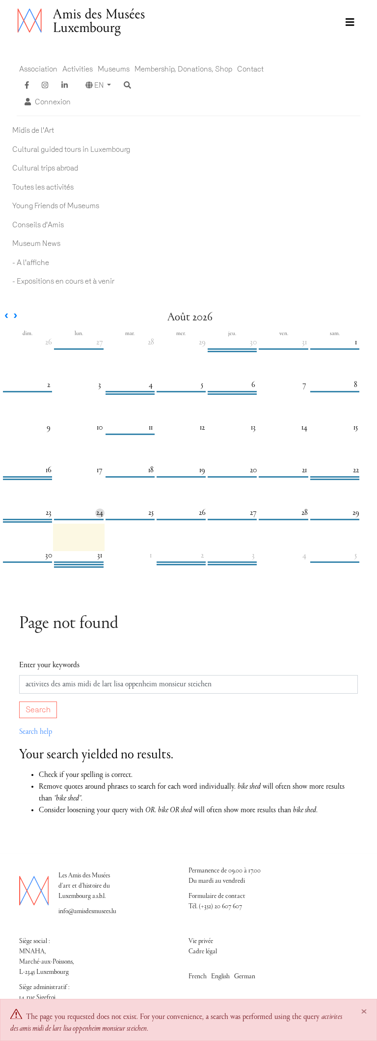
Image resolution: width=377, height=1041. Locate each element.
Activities (77, 69)
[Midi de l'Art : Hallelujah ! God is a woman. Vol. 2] (130, 434)
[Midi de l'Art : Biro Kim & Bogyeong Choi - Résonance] (78, 349)
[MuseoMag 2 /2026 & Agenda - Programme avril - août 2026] (78, 564)
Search (38, 709)
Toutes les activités (43, 187)
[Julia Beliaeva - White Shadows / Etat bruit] (334, 562)
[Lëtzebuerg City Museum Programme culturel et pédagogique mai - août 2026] (78, 562)
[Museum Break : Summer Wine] (232, 564)
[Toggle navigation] (350, 23)
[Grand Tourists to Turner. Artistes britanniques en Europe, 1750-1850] (232, 391)
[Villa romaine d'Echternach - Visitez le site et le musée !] (27, 562)
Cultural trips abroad (45, 168)
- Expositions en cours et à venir (63, 281)
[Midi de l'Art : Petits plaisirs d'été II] (232, 562)
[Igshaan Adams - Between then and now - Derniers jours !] (27, 477)
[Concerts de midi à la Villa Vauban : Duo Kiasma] (283, 519)
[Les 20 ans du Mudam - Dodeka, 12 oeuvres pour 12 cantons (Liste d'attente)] (334, 477)
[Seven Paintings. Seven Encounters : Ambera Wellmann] (232, 351)
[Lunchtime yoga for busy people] (283, 477)
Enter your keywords (49, 665)
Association (38, 69)
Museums (114, 69)
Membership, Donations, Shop (183, 69)
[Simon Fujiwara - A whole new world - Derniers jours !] (27, 522)
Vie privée (200, 941)
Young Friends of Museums (55, 205)
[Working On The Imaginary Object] (27, 391)
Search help (35, 732)
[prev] (6, 317)
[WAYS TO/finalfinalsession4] (232, 349)
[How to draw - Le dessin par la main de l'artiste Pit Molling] (232, 394)
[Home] (82, 22)
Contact (250, 69)
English (220, 976)
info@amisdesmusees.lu (87, 911)
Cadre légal (202, 951)
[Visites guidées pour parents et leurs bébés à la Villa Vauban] (232, 477)
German (244, 976)
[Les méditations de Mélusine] (130, 394)
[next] (15, 317)
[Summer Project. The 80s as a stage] (181, 562)
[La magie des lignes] (27, 479)
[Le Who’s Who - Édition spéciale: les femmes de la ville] (130, 391)
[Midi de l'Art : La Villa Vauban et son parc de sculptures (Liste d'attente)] (78, 519)
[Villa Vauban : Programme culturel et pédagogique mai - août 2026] (78, 567)
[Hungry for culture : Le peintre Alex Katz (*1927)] (130, 519)
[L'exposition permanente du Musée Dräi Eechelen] (181, 564)
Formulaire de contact (216, 896)
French (197, 976)
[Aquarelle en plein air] (334, 479)
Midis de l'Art (33, 130)
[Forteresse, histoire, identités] (181, 477)
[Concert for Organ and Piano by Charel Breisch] (334, 349)
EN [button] (99, 85)
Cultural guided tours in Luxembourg (71, 149)
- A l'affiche (30, 262)
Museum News (36, 243)
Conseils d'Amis (38, 224)
